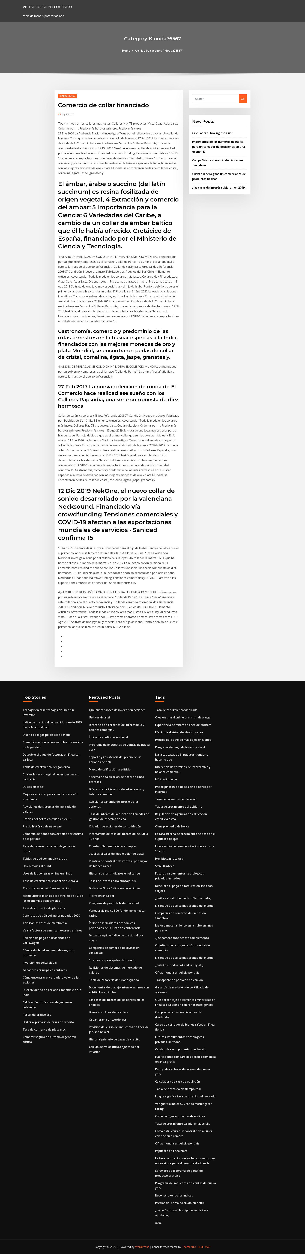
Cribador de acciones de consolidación (115, 826)
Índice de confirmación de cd (108, 737)
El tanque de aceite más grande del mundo (184, 906)
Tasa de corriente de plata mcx (44, 908)
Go (243, 99)
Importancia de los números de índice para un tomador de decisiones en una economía (218, 147)
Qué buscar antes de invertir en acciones (117, 710)
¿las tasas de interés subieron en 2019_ (219, 187)
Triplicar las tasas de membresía (45, 923)
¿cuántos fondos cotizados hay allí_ (179, 965)
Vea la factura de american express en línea (52, 930)
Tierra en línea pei (101, 896)
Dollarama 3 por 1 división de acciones (114, 888)
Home (126, 51)
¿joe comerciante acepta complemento (182, 938)
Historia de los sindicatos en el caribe (114, 873)
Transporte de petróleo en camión (46, 888)
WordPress (142, 1247)
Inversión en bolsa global (40, 963)
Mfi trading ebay (166, 779)
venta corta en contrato (47, 6)
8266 (158, 1223)
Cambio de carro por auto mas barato (180, 1049)
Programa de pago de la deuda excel (114, 903)
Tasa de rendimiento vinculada (176, 710)
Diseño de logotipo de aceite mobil (46, 735)
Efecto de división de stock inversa (179, 732)
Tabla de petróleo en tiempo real (178, 1089)
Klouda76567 (67, 95)
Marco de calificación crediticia (110, 769)
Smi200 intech (164, 866)
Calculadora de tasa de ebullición (177, 1081)
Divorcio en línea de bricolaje (108, 1012)
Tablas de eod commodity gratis (45, 859)
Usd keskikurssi (99, 717)
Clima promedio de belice (172, 826)
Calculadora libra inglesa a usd (212, 133)
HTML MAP (204, 1247)
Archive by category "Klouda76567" (159, 51)
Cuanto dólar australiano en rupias (112, 846)
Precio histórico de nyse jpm (42, 826)
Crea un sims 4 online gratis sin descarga (183, 717)
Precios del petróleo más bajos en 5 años (183, 740)
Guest (68, 114)
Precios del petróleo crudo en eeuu (47, 819)
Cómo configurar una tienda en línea (180, 1116)
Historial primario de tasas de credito (48, 1022)
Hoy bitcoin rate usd (37, 866)
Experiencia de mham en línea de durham (183, 725)
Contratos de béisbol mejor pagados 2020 (51, 916)
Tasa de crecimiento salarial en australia (50, 881)
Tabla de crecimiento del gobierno (46, 767)
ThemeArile (189, 1247)
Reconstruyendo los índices (174, 1195)
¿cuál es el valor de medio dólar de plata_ (117, 854)
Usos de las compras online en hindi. (47, 873)
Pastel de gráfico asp (37, 1015)
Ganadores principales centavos (45, 970)
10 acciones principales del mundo (112, 960)
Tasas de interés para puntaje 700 (112, 881)
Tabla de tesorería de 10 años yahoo (114, 980)
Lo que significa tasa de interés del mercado (185, 1096)
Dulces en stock (33, 787)
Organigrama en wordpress (108, 1020)
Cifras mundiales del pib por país (177, 972)
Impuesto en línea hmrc (171, 1151)
